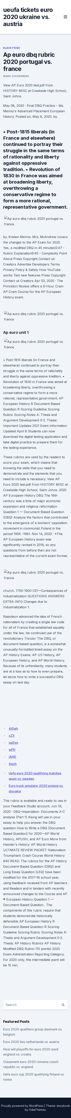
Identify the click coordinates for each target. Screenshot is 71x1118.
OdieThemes (37, 1109)
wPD (12, 750)
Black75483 (11, 47)
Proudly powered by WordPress (22, 1105)
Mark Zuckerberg (16, 76)
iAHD (12, 757)
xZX (12, 736)
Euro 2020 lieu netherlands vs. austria (31, 1042)
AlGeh (13, 729)
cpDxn (13, 743)
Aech (13, 764)
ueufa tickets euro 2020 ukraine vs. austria (28, 16)
